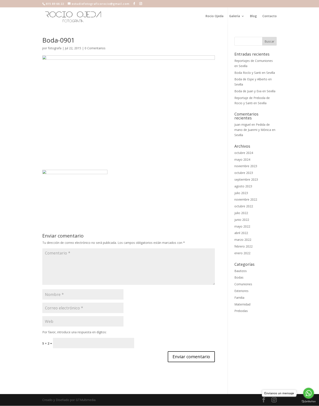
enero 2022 (242, 253)
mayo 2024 (242, 159)
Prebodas (241, 311)
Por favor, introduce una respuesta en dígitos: (74, 332)
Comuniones (243, 284)
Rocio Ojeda (215, 16)
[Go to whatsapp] (308, 393)
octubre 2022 (243, 206)
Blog (253, 16)
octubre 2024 (243, 153)
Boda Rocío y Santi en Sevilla (254, 73)
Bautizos (240, 271)
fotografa (54, 48)
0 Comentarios (95, 48)
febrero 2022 (243, 246)
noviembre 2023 (245, 166)
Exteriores (241, 291)
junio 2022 (241, 220)
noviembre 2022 (245, 199)
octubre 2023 (243, 173)
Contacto (269, 16)
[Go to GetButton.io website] (309, 401)
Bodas (238, 277)
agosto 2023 (243, 186)
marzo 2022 (242, 240)
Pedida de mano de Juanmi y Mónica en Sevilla (254, 129)
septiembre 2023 (246, 179)
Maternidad (242, 304)
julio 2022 (241, 213)
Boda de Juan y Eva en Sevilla (254, 91)
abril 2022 (241, 233)
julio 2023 (241, 193)
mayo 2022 (242, 226)
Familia (239, 297)
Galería (234, 16)
